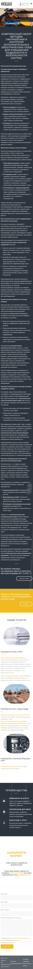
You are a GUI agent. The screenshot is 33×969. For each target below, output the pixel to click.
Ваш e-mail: (5, 902)
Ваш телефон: (5, 910)
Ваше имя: (4, 894)
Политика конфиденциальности (17, 962)
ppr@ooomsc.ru (25, 4)
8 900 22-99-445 (25, 3)
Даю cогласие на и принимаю (15, 940)
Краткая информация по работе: (11, 918)
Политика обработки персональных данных (27, 962)
